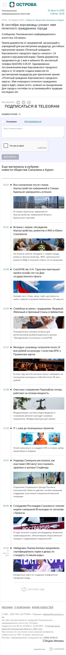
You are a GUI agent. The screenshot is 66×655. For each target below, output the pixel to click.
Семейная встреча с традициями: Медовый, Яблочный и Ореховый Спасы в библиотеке (38, 310)
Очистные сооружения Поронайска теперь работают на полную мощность (37, 391)
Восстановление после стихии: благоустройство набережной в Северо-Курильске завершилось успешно (36, 188)
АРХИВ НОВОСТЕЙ (42, 607)
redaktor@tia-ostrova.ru (53, 614)
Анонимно (11, 122)
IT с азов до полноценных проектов (33, 428)
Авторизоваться (32, 121)
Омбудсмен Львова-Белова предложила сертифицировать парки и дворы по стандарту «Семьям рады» (36, 551)
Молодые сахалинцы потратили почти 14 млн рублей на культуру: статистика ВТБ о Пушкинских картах (37, 351)
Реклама (7, 607)
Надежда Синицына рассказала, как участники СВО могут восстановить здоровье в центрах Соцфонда (34, 464)
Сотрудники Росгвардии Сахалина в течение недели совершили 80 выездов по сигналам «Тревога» (38, 509)
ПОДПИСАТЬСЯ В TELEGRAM (32, 106)
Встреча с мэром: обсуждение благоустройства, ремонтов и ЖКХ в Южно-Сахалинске (38, 231)
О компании (22, 607)
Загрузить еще (36, 589)
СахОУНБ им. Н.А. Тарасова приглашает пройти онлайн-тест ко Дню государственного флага (36, 273)
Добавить (10, 157)
